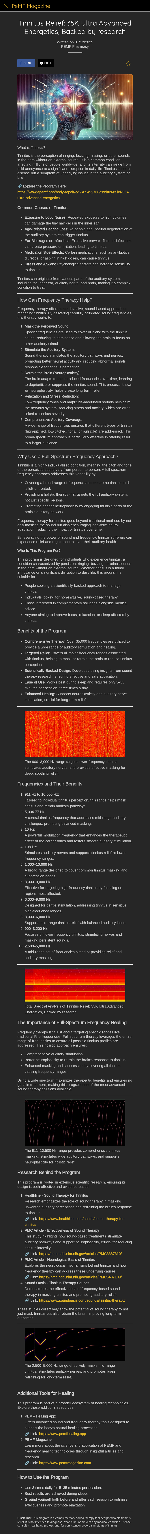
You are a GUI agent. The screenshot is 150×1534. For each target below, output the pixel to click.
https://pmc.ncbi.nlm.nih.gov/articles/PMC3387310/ (80, 1254)
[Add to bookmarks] (128, 63)
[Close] (6, 6)
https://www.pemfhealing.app (62, 1434)
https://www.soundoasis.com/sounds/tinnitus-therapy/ (82, 1300)
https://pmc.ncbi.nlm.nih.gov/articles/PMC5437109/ (80, 1277)
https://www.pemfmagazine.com (65, 1463)
